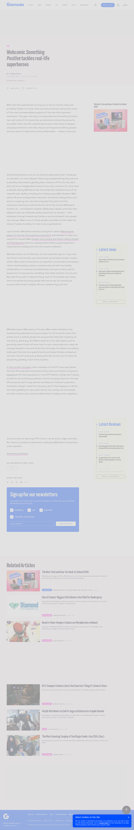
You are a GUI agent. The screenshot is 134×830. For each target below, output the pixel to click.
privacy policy (104, 823)
